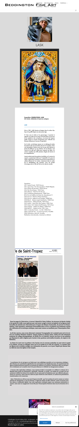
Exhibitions (63, 3)
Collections (39, 6)
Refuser (58, 422)
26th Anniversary (48, 3)
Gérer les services (44, 418)
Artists (56, 3)
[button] (76, 407)
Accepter (45, 422)
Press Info (53, 6)
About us (46, 6)
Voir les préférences (70, 422)
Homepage (39, 3)
